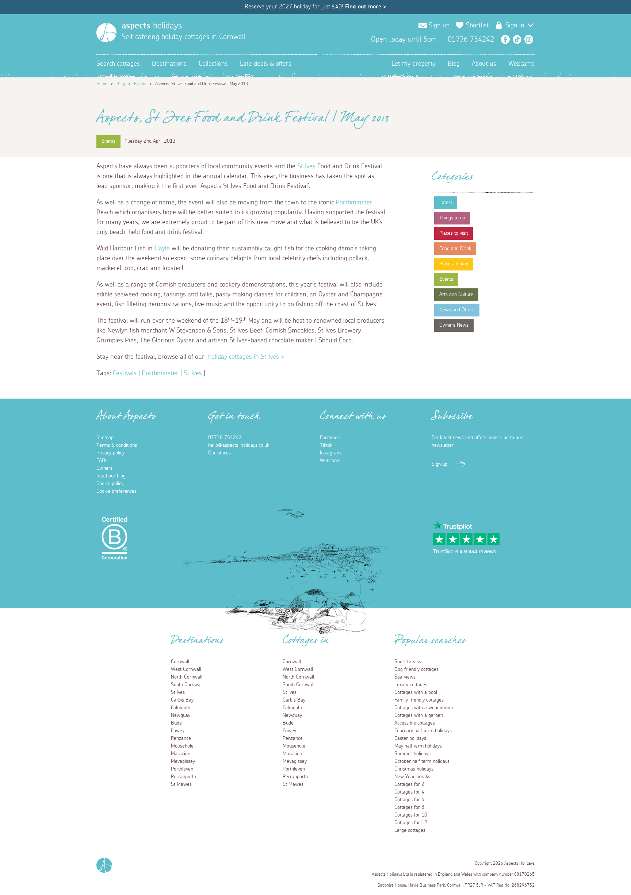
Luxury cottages (410, 684)
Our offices (219, 453)
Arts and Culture (456, 294)
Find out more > (365, 6)
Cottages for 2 (409, 784)
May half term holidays (418, 746)
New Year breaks (412, 776)
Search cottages (118, 64)
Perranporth (183, 776)
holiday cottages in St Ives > (246, 357)
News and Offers (456, 309)
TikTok (517, 39)
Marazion (180, 753)
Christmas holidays (413, 769)
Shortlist (477, 25)
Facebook (505, 39)
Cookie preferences (116, 491)
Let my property (413, 64)
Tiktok (326, 445)
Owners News (454, 325)
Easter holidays (410, 738)
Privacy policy (110, 453)
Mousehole (182, 746)
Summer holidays (412, 753)
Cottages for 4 (409, 792)
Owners (104, 468)
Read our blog (111, 476)
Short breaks (407, 661)
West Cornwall (186, 669)
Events (140, 83)
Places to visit (453, 233)
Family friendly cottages (419, 700)
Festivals (125, 373)
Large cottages (409, 830)
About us (484, 64)
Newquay (180, 715)
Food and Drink (455, 248)
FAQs (101, 460)
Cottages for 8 (409, 807)
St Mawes (181, 784)
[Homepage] (106, 32)
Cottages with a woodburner (424, 707)
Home (101, 83)
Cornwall (180, 661)
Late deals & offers (265, 64)
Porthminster (354, 202)
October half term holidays (422, 761)
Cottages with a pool (415, 692)
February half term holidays (423, 730)
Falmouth (180, 707)
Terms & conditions (116, 445)
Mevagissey (183, 761)
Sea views (405, 677)
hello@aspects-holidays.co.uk (238, 445)
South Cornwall (187, 684)
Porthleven (182, 769)
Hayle (162, 248)
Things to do (452, 217)
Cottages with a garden (418, 715)
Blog (454, 64)
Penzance (181, 738)
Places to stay (453, 263)
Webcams (521, 64)
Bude (176, 723)
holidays (152, 26)
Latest (445, 202)
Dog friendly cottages (416, 669)
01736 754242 (225, 437)
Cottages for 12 (410, 822)
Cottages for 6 (409, 799)
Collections (213, 64)
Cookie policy (109, 483)
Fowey (177, 730)
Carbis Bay (182, 700)
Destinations (169, 64)
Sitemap (105, 437)
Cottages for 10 (410, 815)
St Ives (306, 166)
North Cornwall (186, 677)
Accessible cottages (414, 723)
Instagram (528, 39)
